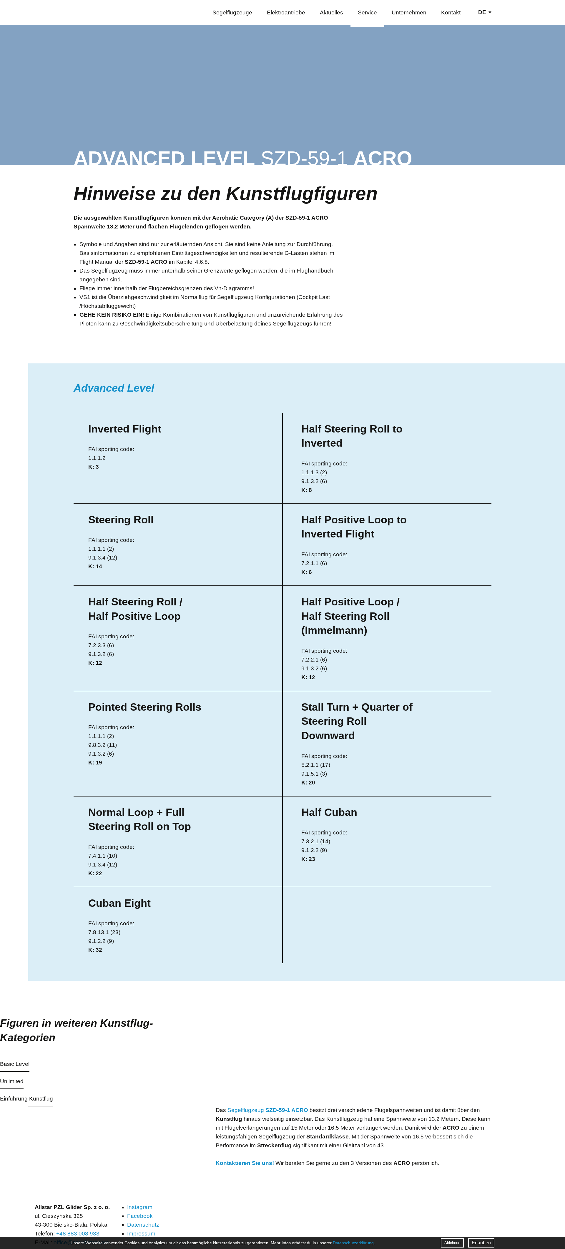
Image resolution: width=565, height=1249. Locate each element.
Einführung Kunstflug (26, 1099)
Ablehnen (452, 1242)
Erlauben (481, 1242)
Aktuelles (331, 12)
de (482, 12)
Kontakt (451, 12)
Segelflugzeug (267, 1110)
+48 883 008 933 (77, 1233)
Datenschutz (143, 1225)
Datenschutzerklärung (353, 1242)
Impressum (141, 1233)
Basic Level (14, 1064)
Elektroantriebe (286, 12)
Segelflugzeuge (232, 12)
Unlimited (12, 1081)
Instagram (139, 1207)
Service (367, 12)
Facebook (140, 1216)
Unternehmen (409, 12)
